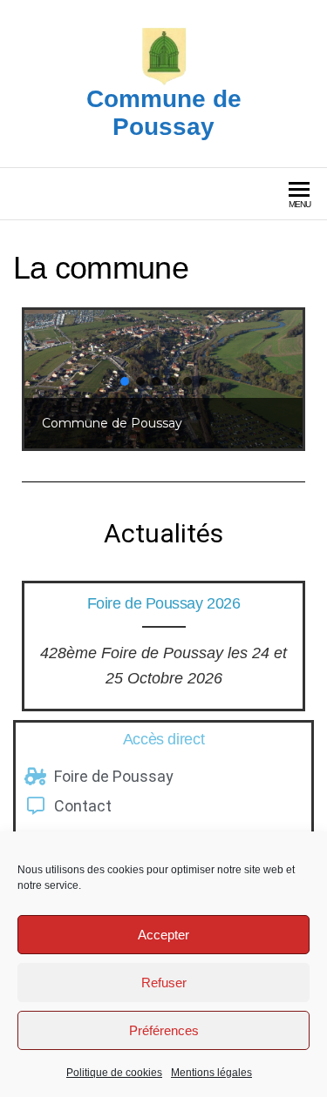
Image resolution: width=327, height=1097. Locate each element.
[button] (124, 381)
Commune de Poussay (164, 112)
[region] (163, 379)
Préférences (164, 1030)
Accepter (163, 934)
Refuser (164, 982)
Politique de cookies (114, 1073)
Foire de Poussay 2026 (164, 603)
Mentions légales (211, 1073)
